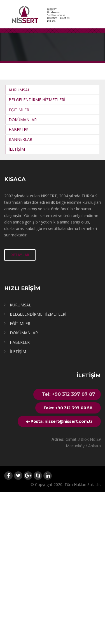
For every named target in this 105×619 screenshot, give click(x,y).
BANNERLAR (20, 139)
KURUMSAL (19, 89)
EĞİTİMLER (19, 109)
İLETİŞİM (17, 149)
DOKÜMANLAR (23, 119)
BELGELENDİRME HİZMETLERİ (37, 99)
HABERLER (19, 129)
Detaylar (19, 254)
